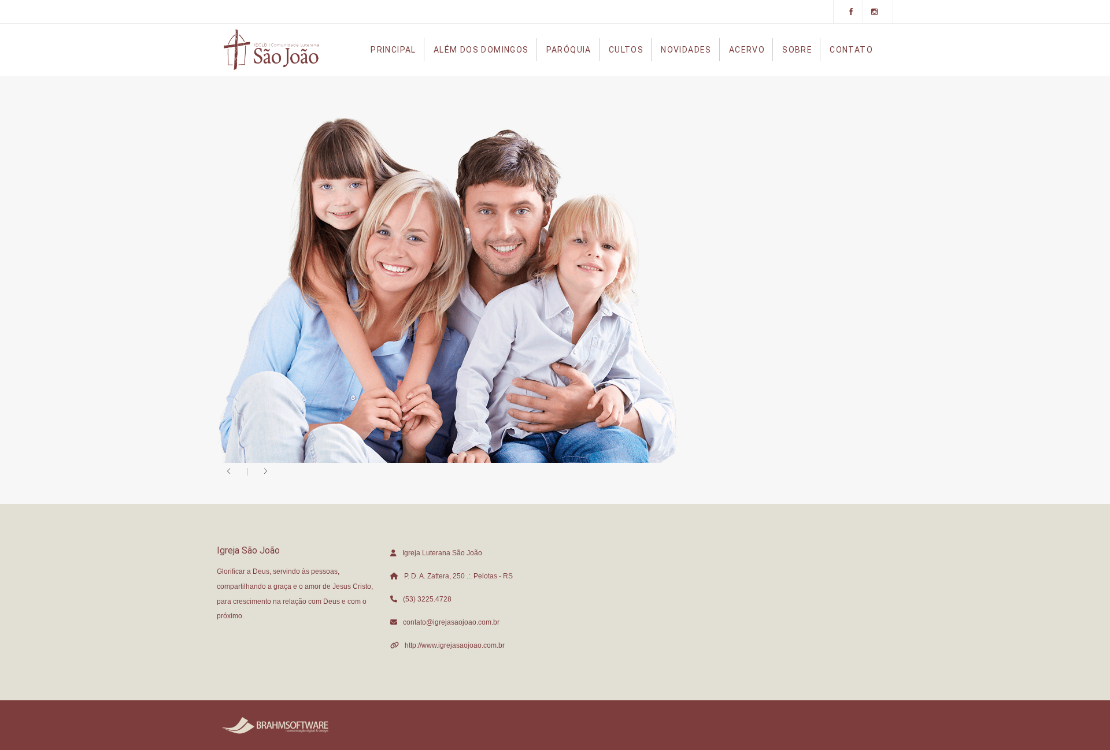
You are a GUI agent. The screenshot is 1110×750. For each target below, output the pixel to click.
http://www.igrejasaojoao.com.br (455, 645)
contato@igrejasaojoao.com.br (451, 622)
